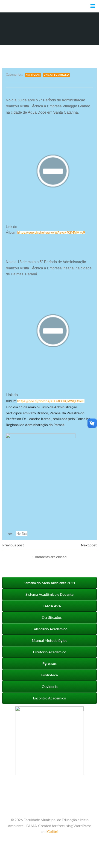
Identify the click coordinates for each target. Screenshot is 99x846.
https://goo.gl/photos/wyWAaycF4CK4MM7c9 (51, 232)
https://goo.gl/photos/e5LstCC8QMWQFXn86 (50, 401)
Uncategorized (56, 74)
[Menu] (93, 6)
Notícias (33, 74)
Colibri (52, 831)
